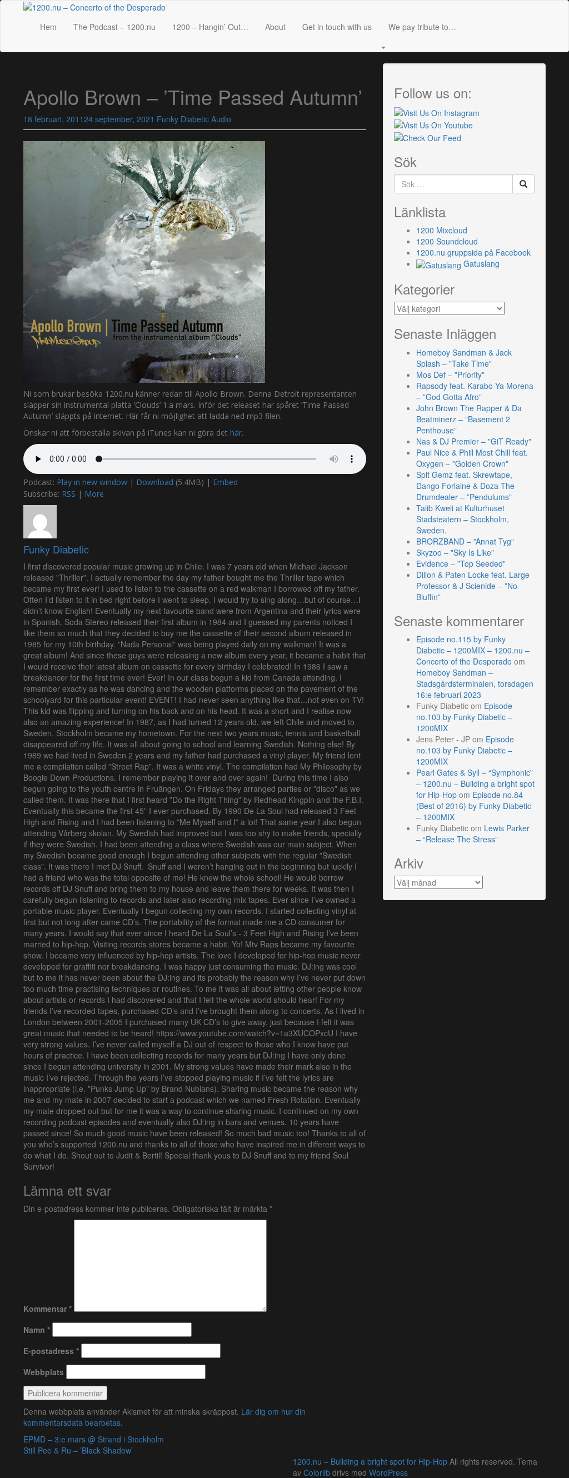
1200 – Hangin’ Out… (210, 26)
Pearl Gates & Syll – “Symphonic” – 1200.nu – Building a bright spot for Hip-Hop (475, 783)
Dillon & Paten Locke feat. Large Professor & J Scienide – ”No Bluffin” (473, 585)
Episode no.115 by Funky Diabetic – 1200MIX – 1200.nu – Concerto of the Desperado (473, 650)
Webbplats (43, 1371)
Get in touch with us (337, 26)
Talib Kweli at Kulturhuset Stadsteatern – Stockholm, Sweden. (462, 519)
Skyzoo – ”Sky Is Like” (455, 552)
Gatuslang (480, 263)
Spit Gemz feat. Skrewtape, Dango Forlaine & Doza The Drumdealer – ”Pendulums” (465, 485)
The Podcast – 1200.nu (114, 26)
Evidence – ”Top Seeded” (461, 563)
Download (154, 482)
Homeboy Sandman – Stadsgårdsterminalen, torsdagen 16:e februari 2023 (474, 683)
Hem (48, 26)
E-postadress (51, 1350)
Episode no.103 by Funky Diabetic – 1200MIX (464, 716)
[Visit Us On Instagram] (437, 111)
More (94, 493)
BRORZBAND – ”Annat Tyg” (465, 541)
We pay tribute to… (422, 26)
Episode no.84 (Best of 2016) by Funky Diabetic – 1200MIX (473, 805)
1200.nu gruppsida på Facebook (473, 252)
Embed (225, 482)
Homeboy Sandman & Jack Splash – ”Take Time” (464, 358)
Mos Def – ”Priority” (450, 374)
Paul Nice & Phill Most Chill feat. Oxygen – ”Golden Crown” (472, 458)
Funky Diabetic (183, 118)
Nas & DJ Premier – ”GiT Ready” (473, 441)
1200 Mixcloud (441, 230)
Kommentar (47, 1308)
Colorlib (316, 1472)
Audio (221, 118)
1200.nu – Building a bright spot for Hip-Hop (370, 1461)
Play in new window (92, 482)
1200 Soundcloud (447, 241)
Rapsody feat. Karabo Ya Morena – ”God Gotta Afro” (474, 391)
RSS (69, 493)
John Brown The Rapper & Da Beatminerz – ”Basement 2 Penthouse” (469, 419)
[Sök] (523, 183)
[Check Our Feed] (427, 136)
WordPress (388, 1472)
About (275, 26)
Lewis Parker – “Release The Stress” (473, 833)
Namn (36, 1329)
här (236, 432)
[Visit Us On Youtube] (433, 123)
